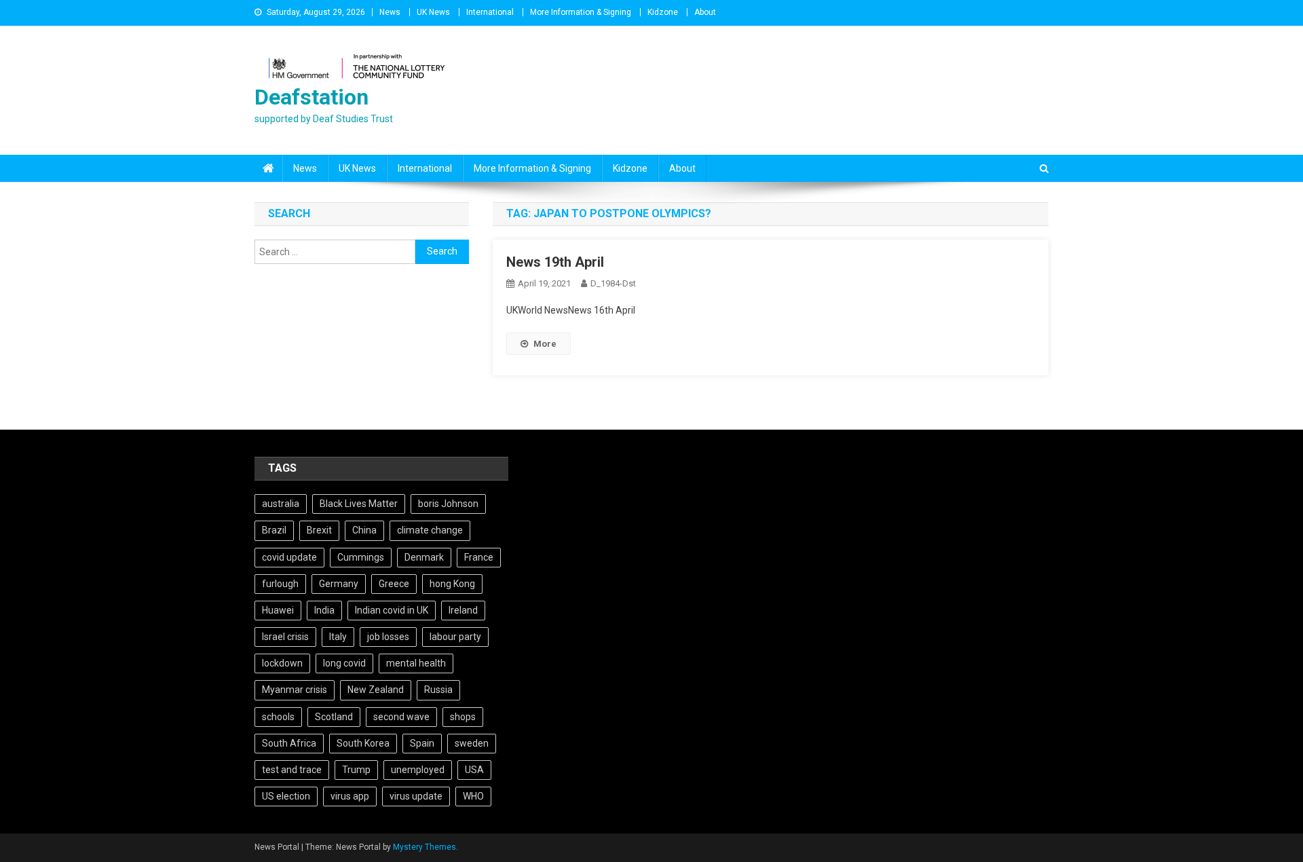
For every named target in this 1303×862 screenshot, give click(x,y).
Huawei (278, 610)
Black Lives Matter (359, 503)
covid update (289, 557)
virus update (416, 796)
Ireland (463, 610)
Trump (356, 769)
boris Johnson (448, 503)
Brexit (319, 530)
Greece (394, 583)
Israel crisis (285, 636)
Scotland (334, 716)
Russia (438, 689)
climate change (430, 530)
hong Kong (452, 583)
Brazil (274, 530)
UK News (433, 12)
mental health (416, 663)
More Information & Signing (580, 12)
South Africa (289, 743)
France (478, 557)
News (389, 12)
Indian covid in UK (391, 610)
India (324, 610)
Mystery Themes (424, 847)
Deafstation (311, 97)
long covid (344, 663)
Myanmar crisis (294, 689)
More (544, 344)
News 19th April (555, 262)
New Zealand (375, 689)
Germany (338, 583)
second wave (401, 716)
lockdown (282, 663)
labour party (455, 636)
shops (463, 716)
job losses (388, 636)
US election (286, 796)
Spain (422, 743)
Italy (338, 636)
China (364, 530)
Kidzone (662, 12)
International (490, 12)
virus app (350, 796)
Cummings (360, 557)
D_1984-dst (613, 283)
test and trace (292, 769)
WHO (473, 796)
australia (280, 503)
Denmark (424, 557)
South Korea (363, 743)
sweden (472, 743)
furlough (280, 583)
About (705, 12)
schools (278, 716)
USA (474, 769)
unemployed (418, 769)
